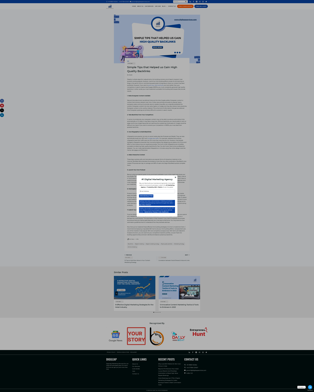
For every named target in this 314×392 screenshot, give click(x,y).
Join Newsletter (146, 196)
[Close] (175, 177)
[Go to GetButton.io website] (310, 390)
